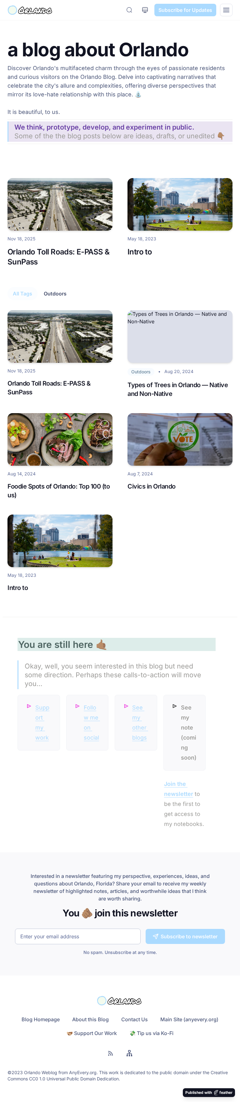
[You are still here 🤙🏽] (15, 641)
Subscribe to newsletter (189, 936)
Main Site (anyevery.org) (189, 1019)
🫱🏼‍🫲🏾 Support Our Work (92, 1033)
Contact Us (134, 1019)
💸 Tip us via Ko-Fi (151, 1033)
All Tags (22, 293)
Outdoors (55, 293)
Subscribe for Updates (185, 10)
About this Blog (90, 1019)
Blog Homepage (41, 1019)
